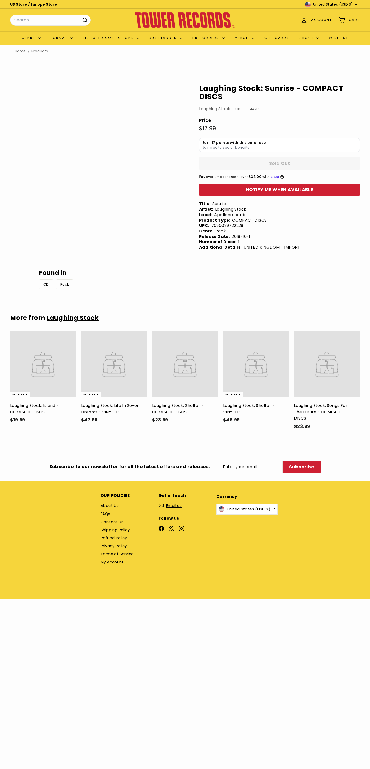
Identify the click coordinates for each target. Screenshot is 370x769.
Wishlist (338, 37)
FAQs (105, 513)
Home (20, 51)
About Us (110, 505)
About (307, 37)
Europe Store (43, 4)
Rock (64, 284)
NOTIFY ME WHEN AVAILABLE (279, 189)
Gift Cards (276, 37)
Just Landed (163, 37)
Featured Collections (109, 37)
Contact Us (112, 521)
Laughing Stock (214, 109)
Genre (29, 37)
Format (60, 37)
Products (39, 51)
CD (46, 284)
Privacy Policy (114, 545)
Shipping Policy (115, 529)
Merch (243, 37)
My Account (112, 562)
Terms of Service (117, 554)
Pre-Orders (206, 37)
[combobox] (50, 20)
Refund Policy (114, 537)
